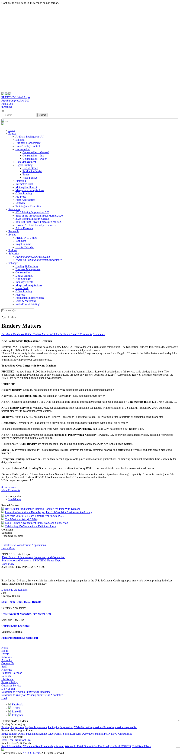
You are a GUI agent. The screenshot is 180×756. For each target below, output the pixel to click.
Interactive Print (24, 183)
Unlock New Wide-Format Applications (23, 545)
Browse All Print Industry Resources (35, 225)
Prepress (20, 294)
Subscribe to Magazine (25, 691)
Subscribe (13, 253)
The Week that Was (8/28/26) (21, 519)
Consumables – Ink (33, 155)
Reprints (6, 676)
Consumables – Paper (34, 158)
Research (13, 231)
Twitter (15, 707)
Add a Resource (24, 228)
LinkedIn (16, 711)
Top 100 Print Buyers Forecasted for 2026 (38, 221)
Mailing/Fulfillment (26, 187)
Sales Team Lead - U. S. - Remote (21, 601)
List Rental (7, 679)
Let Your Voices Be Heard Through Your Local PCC (34, 515)
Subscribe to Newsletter (32, 694)
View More (7, 563)
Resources (14, 209)
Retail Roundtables (11, 746)
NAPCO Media (31, 752)
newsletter (38, 259)
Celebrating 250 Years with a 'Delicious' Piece (30, 526)
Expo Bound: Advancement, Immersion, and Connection (36, 522)
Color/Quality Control (27, 146)
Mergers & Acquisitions (28, 285)
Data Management (25, 161)
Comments (99, 334)
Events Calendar (24, 247)
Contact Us (7, 663)
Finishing (20, 180)
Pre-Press (20, 196)
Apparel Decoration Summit (87, 733)
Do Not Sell (8, 688)
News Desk (21, 288)
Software (20, 202)
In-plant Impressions (36, 727)
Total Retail (7, 739)
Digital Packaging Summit (32, 733)
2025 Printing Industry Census (32, 218)
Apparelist (131, 727)
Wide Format (29, 177)
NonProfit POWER (120, 746)
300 (15, 100)
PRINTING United (26, 237)
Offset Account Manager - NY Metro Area (26, 613)
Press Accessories (25, 199)
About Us (6, 660)
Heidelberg (14, 499)
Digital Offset (30, 168)
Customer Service (11, 685)
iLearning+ (7, 106)
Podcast (12, 250)
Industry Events (24, 281)
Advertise (6, 669)
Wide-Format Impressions (88, 727)
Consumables (22, 149)
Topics (12, 133)
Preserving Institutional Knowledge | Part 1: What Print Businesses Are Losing (48, 512)
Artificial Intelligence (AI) (29, 136)
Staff (4, 666)
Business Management (27, 142)
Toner (25, 174)
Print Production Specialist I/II (19, 637)
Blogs (4, 650)
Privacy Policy (9, 682)
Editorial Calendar (11, 672)
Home (11, 130)
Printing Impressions (12, 727)
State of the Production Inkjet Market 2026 (39, 215)
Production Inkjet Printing (29, 297)
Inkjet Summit (23, 244)
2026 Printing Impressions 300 (32, 212)
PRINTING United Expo (15, 97)
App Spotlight (23, 278)
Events (12, 234)
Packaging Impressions (60, 727)
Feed (4, 698)
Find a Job (7, 103)
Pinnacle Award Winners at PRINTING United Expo (31, 560)
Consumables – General (35, 152)
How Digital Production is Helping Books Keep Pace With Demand (43, 508)
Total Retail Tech (141, 746)
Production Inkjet (32, 171)
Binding (19, 139)
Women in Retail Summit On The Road (87, 746)
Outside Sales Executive (15, 625)
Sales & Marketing (25, 300)
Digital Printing (24, 164)
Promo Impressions (114, 727)
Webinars (20, 240)
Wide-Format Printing (27, 304)
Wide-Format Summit (60, 733)
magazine (32, 256)
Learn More (8, 548)
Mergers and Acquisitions (29, 190)
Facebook (17, 704)
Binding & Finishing (26, 266)
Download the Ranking (14, 589)
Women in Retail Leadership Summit (43, 746)
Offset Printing (23, 193)
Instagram (17, 715)
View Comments (10, 490)
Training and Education (28, 206)
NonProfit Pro (23, 739)
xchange (13, 262)
